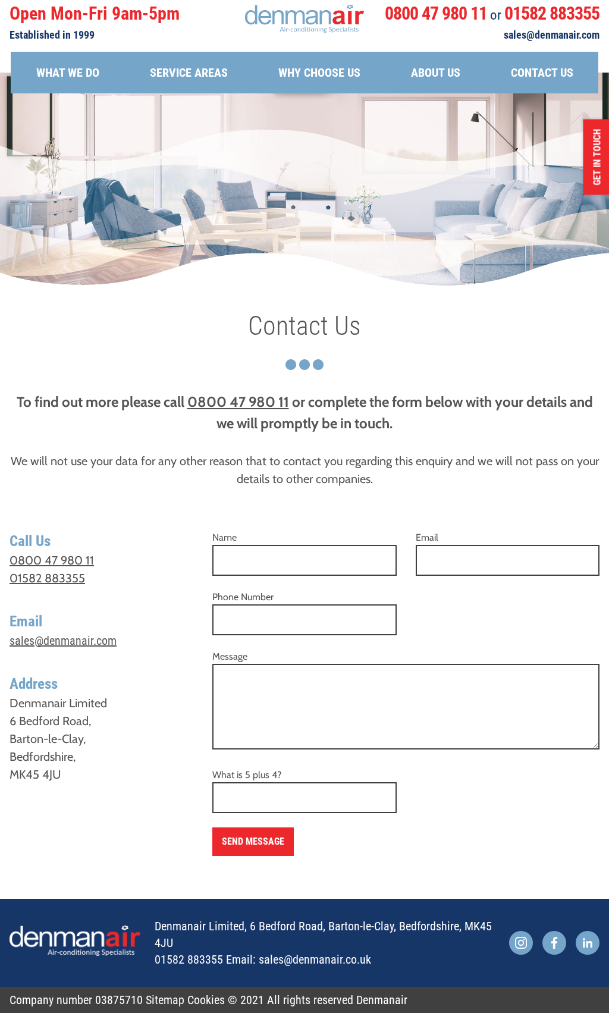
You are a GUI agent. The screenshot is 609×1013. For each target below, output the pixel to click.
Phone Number (243, 597)
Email (427, 537)
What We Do (67, 72)
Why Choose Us (319, 72)
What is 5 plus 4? (246, 774)
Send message (253, 841)
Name (224, 537)
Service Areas (189, 72)
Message (229, 656)
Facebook (554, 943)
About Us (435, 72)
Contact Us (542, 72)
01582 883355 (551, 13)
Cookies (206, 1000)
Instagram (521, 943)
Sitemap (165, 1000)
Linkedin (587, 943)
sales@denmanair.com (551, 35)
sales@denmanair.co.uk (315, 959)
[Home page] (304, 19)
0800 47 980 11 (436, 13)
